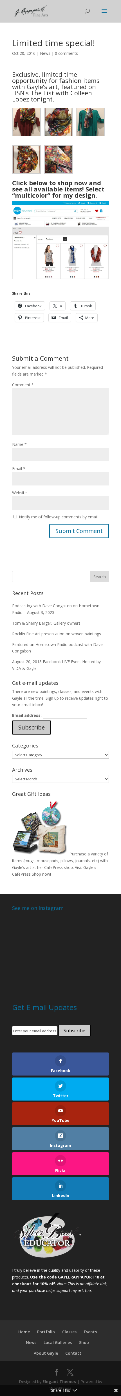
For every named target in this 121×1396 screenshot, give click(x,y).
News (45, 53)
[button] (28, 122)
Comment (23, 384)
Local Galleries (58, 1342)
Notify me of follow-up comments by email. (58, 516)
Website (19, 492)
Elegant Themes (59, 1381)
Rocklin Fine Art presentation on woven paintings (56, 633)
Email (18, 468)
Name (19, 444)
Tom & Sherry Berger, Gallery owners (46, 623)
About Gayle (46, 1353)
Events (90, 1331)
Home (24, 1331)
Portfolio (46, 1331)
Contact (73, 1353)
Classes (69, 1331)
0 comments (66, 53)
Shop (84, 1342)
